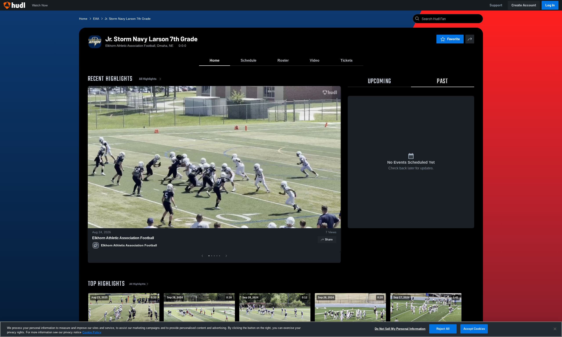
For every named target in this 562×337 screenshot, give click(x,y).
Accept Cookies (474, 328)
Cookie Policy (91, 332)
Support (496, 5)
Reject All (443, 328)
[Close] (555, 329)
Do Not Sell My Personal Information (400, 328)
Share (329, 239)
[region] (281, 329)
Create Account (524, 5)
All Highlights (148, 78)
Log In (550, 5)
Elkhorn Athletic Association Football (123, 238)
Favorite (453, 39)
